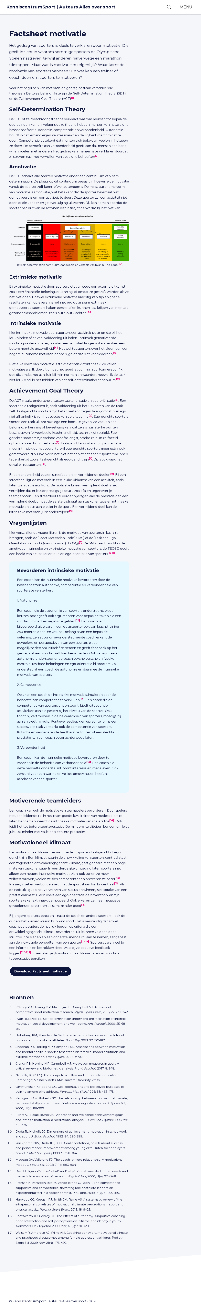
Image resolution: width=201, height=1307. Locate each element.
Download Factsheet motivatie (40, 971)
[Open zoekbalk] (169, 7)
